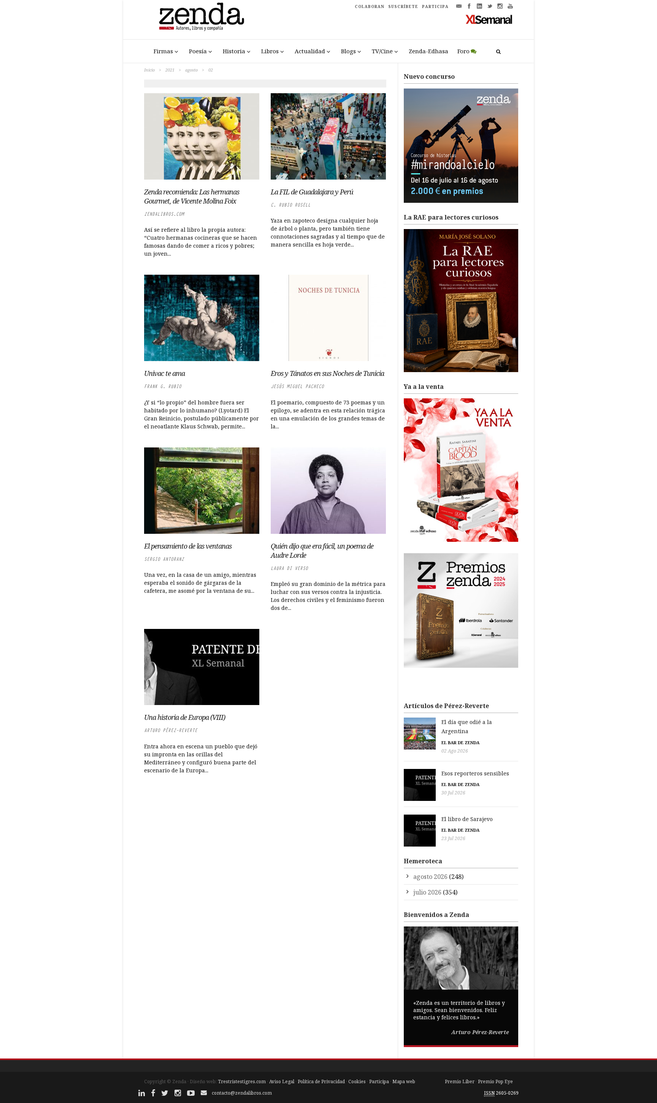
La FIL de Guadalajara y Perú (312, 191)
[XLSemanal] (489, 19)
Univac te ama (164, 373)
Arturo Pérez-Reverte (170, 730)
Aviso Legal (281, 1081)
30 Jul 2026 (453, 792)
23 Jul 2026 (453, 838)
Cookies (357, 1081)
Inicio (149, 70)
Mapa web (403, 1081)
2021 (170, 70)
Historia (234, 51)
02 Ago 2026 (454, 751)
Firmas (163, 51)
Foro (463, 51)
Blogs (348, 51)
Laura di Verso (289, 568)
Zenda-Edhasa (428, 51)
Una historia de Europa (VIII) (184, 717)
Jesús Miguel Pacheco (297, 386)
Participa (379, 1081)
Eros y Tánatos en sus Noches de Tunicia (327, 373)
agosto (191, 70)
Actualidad (310, 51)
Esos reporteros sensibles (475, 773)
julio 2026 (427, 892)
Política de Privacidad (321, 1081)
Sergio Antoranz (164, 559)
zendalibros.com (164, 214)
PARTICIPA (435, 6)
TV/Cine (382, 51)
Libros (270, 51)
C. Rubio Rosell (291, 205)
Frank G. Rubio (162, 386)
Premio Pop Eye (495, 1081)
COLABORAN (369, 6)
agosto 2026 (430, 876)
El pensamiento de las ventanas (188, 546)
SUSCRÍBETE (403, 6)
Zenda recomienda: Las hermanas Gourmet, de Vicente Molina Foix (191, 196)
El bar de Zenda (460, 742)
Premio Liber (459, 1081)
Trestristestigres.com (242, 1081)
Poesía (198, 51)
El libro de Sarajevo (467, 819)
